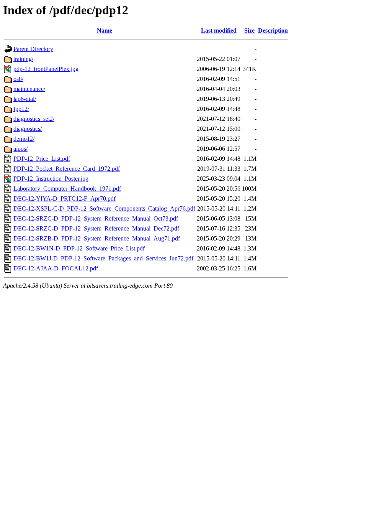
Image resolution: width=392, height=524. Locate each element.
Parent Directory (33, 49)
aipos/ (20, 148)
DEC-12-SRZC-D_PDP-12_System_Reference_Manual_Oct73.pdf (95, 218)
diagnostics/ (27, 128)
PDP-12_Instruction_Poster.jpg (50, 178)
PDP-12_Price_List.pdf (41, 158)
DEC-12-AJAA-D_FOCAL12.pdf (55, 268)
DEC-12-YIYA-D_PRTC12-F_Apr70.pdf (64, 198)
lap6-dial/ (24, 99)
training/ (23, 59)
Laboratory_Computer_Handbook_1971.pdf (67, 188)
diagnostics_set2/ (33, 118)
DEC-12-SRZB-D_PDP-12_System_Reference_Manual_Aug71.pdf (96, 238)
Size (249, 30)
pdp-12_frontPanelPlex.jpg (45, 69)
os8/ (18, 79)
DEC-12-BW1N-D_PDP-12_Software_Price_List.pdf (79, 248)
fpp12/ (21, 108)
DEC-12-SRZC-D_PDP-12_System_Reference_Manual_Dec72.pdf (96, 228)
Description (273, 30)
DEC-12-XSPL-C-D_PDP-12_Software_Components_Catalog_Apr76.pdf (104, 208)
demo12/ (23, 138)
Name (104, 30)
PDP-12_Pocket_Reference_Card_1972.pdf (66, 168)
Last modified (219, 30)
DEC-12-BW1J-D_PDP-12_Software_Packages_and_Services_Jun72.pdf (103, 258)
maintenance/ (29, 89)
